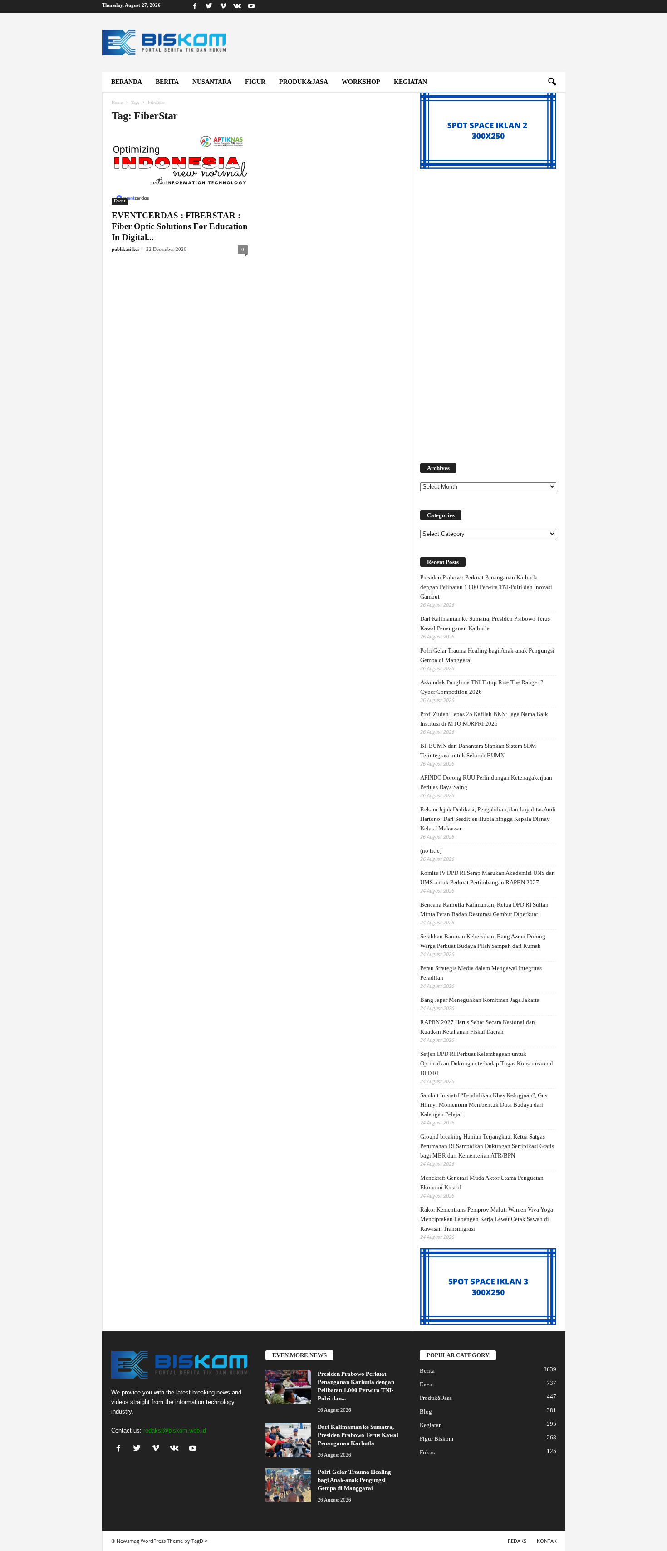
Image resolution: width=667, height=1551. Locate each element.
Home (117, 102)
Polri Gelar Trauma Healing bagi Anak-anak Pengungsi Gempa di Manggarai (487, 655)
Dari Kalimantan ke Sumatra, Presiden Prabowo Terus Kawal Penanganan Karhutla (485, 623)
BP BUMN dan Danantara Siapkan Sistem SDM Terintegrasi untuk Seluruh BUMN (478, 750)
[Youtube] (251, 6)
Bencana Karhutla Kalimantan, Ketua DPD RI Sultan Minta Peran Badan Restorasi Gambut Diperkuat (484, 909)
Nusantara (211, 82)
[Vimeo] (223, 6)
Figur (255, 82)
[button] (552, 82)
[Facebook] (195, 6)
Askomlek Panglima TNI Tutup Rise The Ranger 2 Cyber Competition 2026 (482, 687)
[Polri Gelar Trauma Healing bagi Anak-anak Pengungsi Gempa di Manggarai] (288, 1485)
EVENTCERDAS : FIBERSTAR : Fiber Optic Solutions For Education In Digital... (180, 226)
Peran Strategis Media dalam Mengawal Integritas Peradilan (481, 973)
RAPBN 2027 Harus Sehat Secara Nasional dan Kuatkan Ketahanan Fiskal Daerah (477, 1027)
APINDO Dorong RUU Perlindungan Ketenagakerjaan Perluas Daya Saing (486, 782)
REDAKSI (518, 1540)
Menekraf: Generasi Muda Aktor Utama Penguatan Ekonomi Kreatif (482, 1182)
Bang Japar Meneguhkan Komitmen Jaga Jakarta (479, 999)
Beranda (126, 82)
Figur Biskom (436, 1438)
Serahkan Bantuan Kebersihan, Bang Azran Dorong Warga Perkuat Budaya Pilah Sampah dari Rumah (482, 941)
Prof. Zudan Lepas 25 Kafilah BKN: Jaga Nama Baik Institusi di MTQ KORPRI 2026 (484, 719)
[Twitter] (209, 6)
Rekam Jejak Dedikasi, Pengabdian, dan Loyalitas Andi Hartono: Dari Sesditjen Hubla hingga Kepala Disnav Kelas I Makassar (488, 819)
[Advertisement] (488, 311)
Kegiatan (410, 82)
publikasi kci (125, 249)
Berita (167, 82)
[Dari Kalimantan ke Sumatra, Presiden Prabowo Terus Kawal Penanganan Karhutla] (288, 1440)
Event (119, 200)
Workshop (361, 82)
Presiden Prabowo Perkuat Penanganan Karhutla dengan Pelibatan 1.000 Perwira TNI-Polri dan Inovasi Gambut (486, 587)
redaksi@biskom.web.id (174, 1430)
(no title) (430, 850)
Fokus (427, 1452)
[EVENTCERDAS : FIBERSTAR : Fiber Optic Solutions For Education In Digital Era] (180, 168)
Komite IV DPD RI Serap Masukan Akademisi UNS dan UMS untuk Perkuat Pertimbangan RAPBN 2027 (487, 877)
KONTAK (547, 1540)
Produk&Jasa (303, 82)
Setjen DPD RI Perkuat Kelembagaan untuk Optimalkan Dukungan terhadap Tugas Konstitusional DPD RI (486, 1063)
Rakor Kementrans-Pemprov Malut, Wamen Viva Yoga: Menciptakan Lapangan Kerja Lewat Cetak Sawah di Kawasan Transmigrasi (487, 1219)
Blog (426, 1411)
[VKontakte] (237, 6)
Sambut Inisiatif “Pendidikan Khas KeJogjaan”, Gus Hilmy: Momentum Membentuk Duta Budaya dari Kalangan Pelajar (483, 1105)
